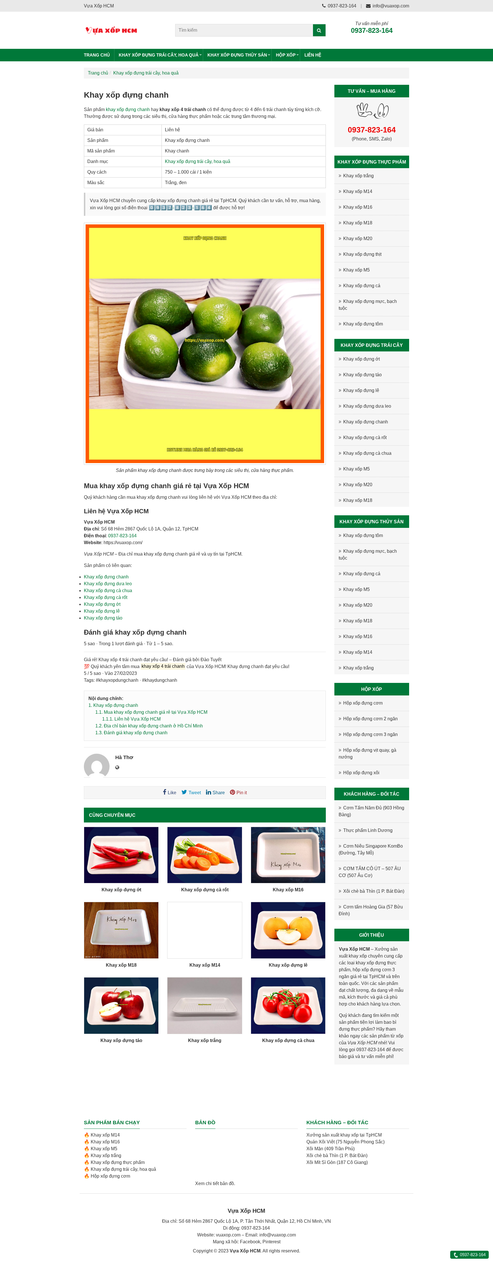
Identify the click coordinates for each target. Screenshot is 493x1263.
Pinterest (271, 1241)
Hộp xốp (286, 55)
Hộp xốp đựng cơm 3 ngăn (370, 734)
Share (219, 792)
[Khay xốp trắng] (204, 1005)
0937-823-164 (341, 5)
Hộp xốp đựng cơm (363, 703)
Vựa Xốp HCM (362, 1042)
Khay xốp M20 (357, 238)
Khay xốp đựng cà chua (108, 590)
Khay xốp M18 (121, 965)
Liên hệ (312, 55)
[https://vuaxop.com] (117, 767)
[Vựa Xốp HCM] (121, 30)
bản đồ (227, 1183)
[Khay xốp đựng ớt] (121, 855)
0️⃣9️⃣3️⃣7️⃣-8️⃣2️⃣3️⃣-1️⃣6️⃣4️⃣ (180, 207)
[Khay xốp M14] (204, 930)
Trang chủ (97, 55)
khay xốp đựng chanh (128, 109)
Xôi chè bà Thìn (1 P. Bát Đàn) (373, 891)
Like (172, 792)
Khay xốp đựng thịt (362, 254)
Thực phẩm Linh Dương (368, 830)
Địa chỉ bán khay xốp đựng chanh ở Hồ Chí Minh (149, 725)
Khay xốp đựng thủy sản (237, 55)
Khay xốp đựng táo (103, 618)
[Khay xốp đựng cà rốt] (204, 855)
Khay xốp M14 (204, 965)
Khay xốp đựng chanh (106, 576)
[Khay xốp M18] (121, 930)
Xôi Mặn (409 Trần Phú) (330, 1148)
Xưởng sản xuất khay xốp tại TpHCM (344, 1135)
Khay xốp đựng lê (102, 611)
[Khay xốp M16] (288, 855)
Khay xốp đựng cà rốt (105, 597)
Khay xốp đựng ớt (102, 604)
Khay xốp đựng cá (361, 285)
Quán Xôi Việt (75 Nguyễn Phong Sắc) (345, 1141)
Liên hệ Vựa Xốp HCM (131, 719)
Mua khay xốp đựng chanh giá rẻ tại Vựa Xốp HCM (151, 712)
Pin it (242, 792)
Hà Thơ (124, 757)
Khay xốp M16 (288, 889)
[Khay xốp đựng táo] (121, 1005)
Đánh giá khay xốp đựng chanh (131, 732)
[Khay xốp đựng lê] (288, 930)
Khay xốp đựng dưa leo (108, 583)
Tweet (195, 792)
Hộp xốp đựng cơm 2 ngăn (370, 718)
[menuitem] (99, 55)
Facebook (250, 1241)
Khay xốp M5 (356, 270)
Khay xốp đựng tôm (363, 323)
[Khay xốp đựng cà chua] (288, 1005)
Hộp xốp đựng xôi (361, 772)
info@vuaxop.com (391, 5)
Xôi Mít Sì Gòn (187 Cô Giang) (337, 1162)
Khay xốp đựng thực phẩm (118, 1162)
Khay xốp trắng (204, 1040)
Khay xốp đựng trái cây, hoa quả (159, 55)
